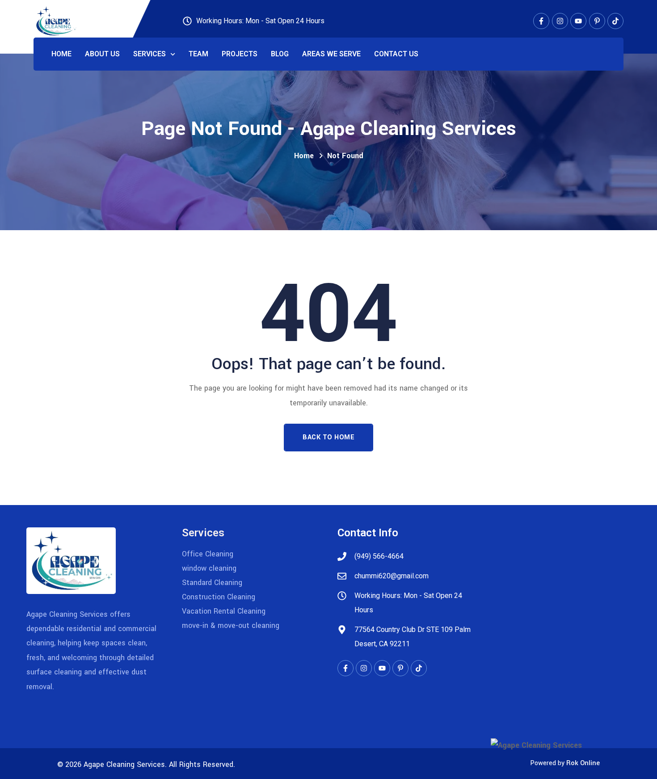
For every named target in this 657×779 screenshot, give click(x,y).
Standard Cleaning (212, 582)
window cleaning (209, 568)
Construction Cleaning (218, 597)
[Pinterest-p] (597, 21)
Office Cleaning (207, 554)
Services (149, 54)
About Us (102, 54)
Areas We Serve (331, 54)
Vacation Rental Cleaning (223, 611)
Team (198, 54)
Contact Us (396, 54)
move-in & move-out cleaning (230, 625)
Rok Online (583, 763)
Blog (280, 54)
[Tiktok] (615, 21)
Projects (239, 54)
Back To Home (328, 437)
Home (61, 54)
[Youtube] (578, 21)
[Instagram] (560, 21)
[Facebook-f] (541, 21)
